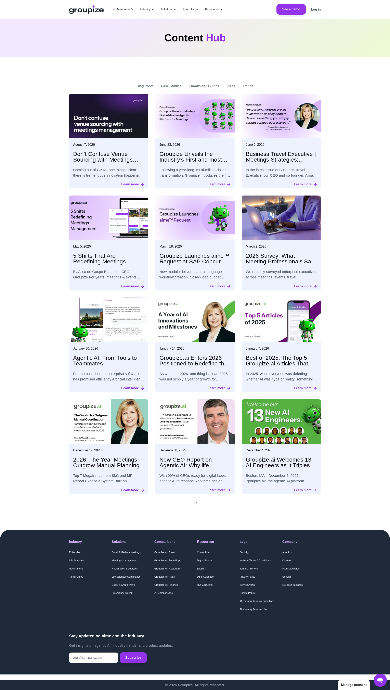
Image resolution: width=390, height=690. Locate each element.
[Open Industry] (152, 9)
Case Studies (171, 86)
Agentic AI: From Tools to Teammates (105, 361)
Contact (286, 576)
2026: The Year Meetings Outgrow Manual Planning (106, 462)
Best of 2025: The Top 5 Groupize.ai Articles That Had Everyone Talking (277, 363)
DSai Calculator (205, 576)
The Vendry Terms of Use (253, 609)
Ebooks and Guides (204, 86)
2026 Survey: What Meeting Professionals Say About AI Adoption (280, 261)
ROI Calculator (205, 585)
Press (230, 86)
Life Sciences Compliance (126, 576)
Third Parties (76, 576)
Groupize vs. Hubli (164, 576)
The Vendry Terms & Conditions (257, 601)
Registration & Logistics (125, 568)
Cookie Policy (247, 593)
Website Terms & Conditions (255, 560)
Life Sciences (76, 560)
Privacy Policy (247, 576)
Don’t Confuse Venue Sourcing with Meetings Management (103, 159)
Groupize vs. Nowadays (167, 568)
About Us (287, 552)
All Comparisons (163, 593)
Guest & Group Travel (123, 585)
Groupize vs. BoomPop (167, 560)
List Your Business (292, 585)
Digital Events (204, 560)
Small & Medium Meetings (126, 552)
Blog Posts (145, 86)
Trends (248, 86)
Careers (286, 560)
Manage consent (354, 685)
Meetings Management (124, 560)
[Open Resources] (221, 9)
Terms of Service (249, 568)
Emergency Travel (122, 593)
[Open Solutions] (174, 9)
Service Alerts (247, 585)
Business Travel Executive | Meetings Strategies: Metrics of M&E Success (281, 159)
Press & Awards (291, 568)
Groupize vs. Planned (166, 585)
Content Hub (204, 552)
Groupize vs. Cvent (164, 552)
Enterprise (74, 552)
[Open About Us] (197, 9)
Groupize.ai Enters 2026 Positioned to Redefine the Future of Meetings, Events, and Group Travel (194, 366)
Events (201, 568)
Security (244, 552)
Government (76, 568)
